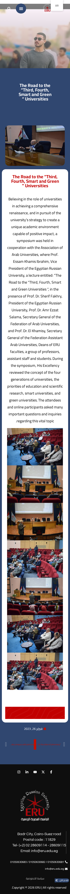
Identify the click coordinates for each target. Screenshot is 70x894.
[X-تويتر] (43, 772)
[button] (21, 8)
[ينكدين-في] (27, 772)
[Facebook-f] (51, 772)
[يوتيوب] (35, 772)
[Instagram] (19, 772)
